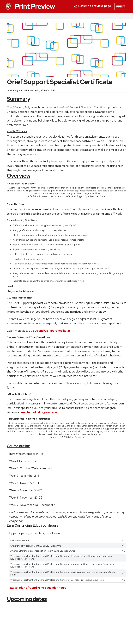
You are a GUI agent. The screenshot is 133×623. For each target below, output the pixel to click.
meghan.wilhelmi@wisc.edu (39, 412)
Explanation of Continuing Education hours (37, 587)
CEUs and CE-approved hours (50, 330)
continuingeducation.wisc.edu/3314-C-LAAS (31, 90)
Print (120, 6)
